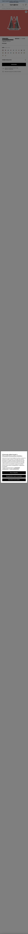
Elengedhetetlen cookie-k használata (14, 476)
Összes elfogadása (14, 472)
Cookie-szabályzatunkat (14, 468)
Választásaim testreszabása (14, 479)
